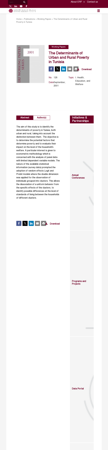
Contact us (92, 2)
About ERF (77, 2)
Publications (29, 19)
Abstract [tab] (24, 118)
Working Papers (44, 19)
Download (87, 70)
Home (19, 19)
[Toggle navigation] (98, 11)
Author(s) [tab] (41, 118)
